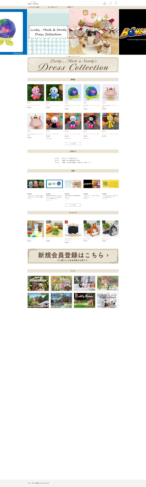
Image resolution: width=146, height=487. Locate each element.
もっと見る (73, 143)
